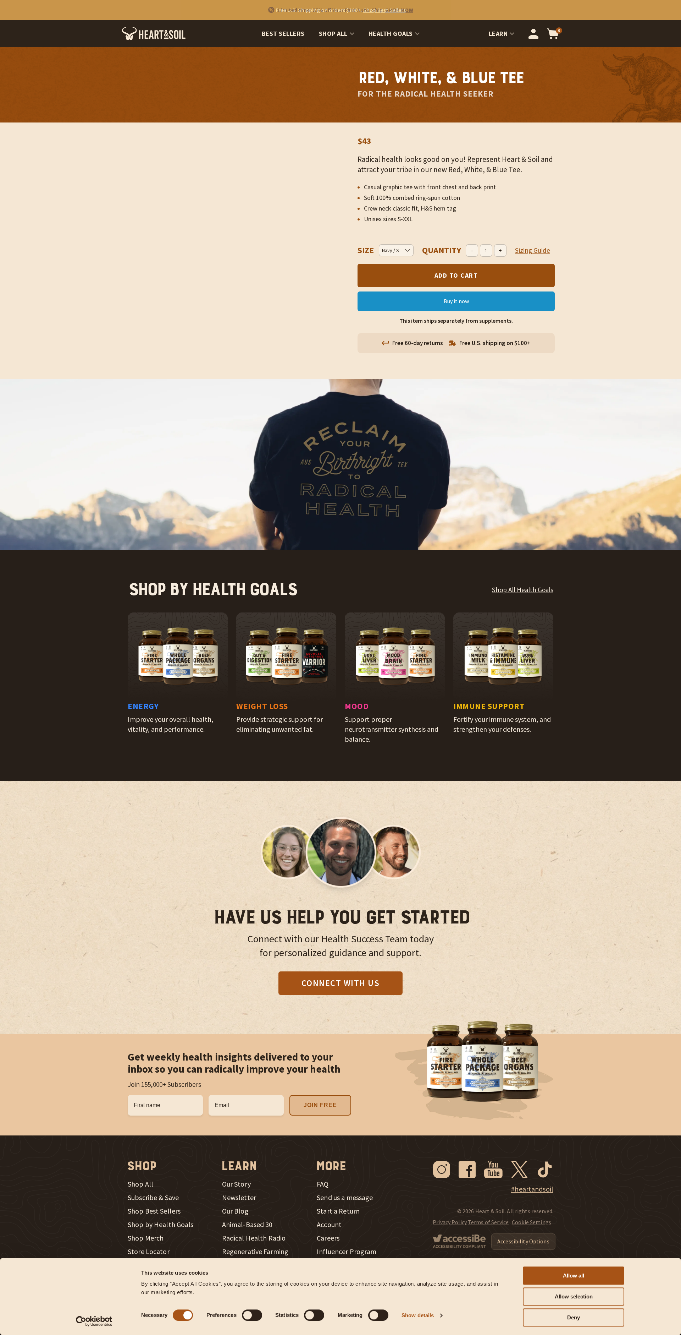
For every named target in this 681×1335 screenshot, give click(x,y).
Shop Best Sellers (154, 1211)
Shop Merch (146, 1238)
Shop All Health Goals (522, 590)
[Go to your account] (533, 33)
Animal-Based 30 (247, 1224)
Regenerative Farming (255, 1251)
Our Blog (235, 1211)
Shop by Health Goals (161, 1224)
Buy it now (456, 301)
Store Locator (149, 1251)
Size (366, 250)
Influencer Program (346, 1251)
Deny (573, 1317)
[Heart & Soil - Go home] (154, 33)
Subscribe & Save (153, 1198)
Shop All (333, 33)
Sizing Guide (532, 250)
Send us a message (345, 1198)
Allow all (573, 1276)
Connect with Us (340, 982)
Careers (328, 1238)
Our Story (236, 1184)
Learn (498, 33)
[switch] (252, 1315)
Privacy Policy (450, 1222)
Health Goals (391, 33)
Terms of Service (488, 1222)
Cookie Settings (531, 1222)
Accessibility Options (523, 1241)
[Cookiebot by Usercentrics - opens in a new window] (94, 1321)
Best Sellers (283, 33)
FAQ (322, 1184)
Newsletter (239, 1198)
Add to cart (456, 275)
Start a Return (338, 1211)
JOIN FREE (320, 1105)
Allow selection (574, 1296)
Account (329, 1224)
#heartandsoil (532, 1189)
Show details (418, 1315)
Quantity (441, 250)
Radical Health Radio (254, 1238)
